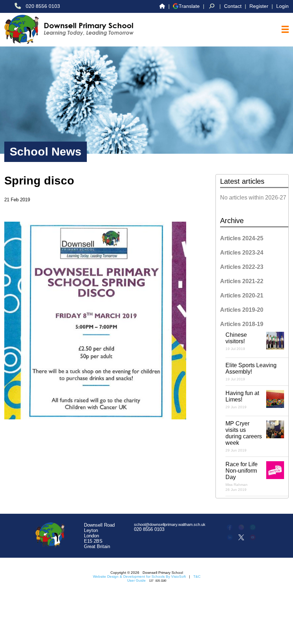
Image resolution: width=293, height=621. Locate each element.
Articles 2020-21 (241, 295)
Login (282, 6)
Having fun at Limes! (242, 399)
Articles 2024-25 (241, 238)
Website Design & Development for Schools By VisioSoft (139, 576)
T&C (196, 576)
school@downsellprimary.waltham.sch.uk (169, 524)
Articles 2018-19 (241, 324)
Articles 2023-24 (241, 253)
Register (258, 6)
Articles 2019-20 (241, 310)
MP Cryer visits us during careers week (243, 436)
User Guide (136, 580)
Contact (233, 6)
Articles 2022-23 (241, 267)
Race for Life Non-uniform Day (241, 476)
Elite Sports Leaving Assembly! (251, 371)
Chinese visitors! (236, 341)
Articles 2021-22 (241, 281)
